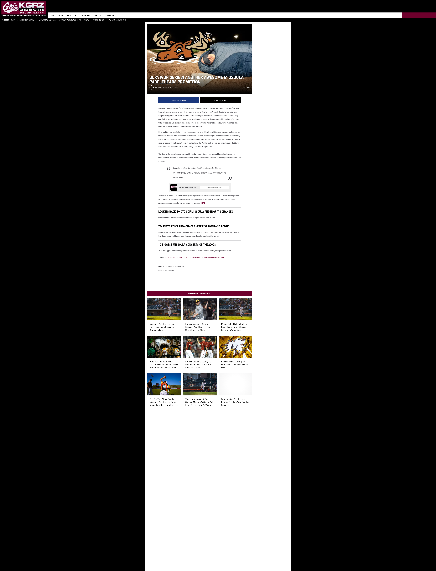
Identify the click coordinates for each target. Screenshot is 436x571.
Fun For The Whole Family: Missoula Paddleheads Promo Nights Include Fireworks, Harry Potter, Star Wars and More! (164, 402)
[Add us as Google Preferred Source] (388, 15)
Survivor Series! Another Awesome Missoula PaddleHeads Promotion (194, 257)
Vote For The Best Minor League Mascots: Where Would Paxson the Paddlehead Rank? (164, 364)
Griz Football (84, 20)
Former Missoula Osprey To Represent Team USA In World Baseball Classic (199, 364)
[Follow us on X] (399, 15)
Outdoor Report (98, 20)
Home (52, 15)
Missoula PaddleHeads (176, 266)
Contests (97, 15)
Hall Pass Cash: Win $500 (117, 20)
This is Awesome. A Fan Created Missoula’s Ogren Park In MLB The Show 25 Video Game (199, 402)
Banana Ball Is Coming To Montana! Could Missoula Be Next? (234, 364)
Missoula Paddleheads (67, 20)
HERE (203, 203)
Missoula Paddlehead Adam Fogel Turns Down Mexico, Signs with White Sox (234, 327)
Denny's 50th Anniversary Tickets (23, 20)
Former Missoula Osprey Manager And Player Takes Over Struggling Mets (197, 327)
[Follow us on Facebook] (393, 15)
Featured (171, 270)
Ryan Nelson (158, 87)
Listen (69, 15)
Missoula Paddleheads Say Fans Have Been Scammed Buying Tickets (162, 327)
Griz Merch (86, 15)
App (76, 15)
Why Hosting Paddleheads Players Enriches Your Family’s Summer (235, 402)
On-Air (60, 15)
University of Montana (47, 20)
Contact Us (109, 15)
